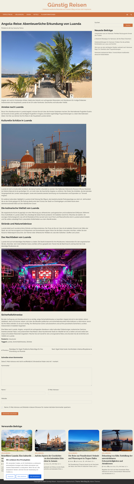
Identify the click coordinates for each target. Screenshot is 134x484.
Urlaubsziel (19, 14)
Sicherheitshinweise (19, 342)
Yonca (21, 28)
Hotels (35, 14)
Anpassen (10, 476)
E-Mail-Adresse (53, 390)
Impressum (61, 481)
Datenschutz (70, 481)
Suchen (97, 22)
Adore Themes (95, 481)
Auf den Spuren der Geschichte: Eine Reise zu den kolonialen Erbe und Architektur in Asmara (49, 458)
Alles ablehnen (21, 476)
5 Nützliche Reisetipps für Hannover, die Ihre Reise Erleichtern (113, 39)
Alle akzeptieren (35, 476)
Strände (29, 342)
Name (3, 390)
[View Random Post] (127, 15)
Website (4, 398)
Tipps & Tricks (7, 14)
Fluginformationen (48, 14)
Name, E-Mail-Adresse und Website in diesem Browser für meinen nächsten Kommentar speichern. (37, 407)
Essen (29, 14)
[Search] (131, 14)
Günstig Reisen (67, 5)
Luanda (9, 342)
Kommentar (5, 365)
